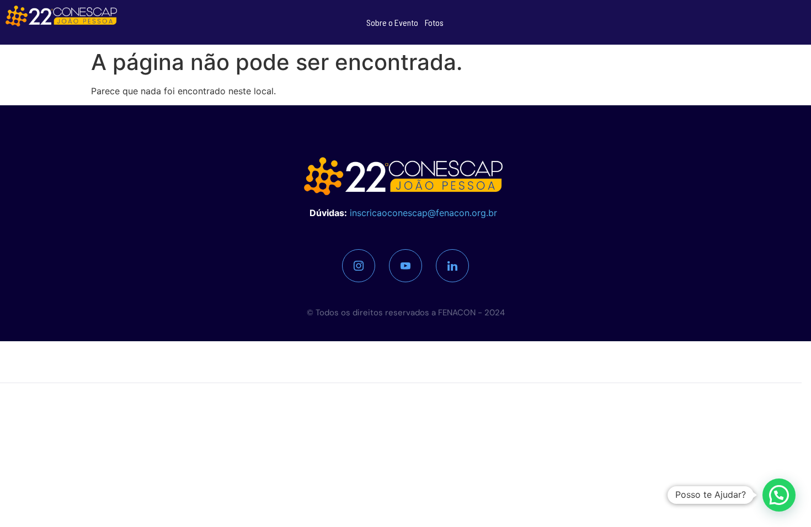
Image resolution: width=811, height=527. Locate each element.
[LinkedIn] (452, 265)
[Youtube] (405, 265)
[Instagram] (358, 265)
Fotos (434, 22)
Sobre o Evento (392, 22)
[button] (779, 495)
